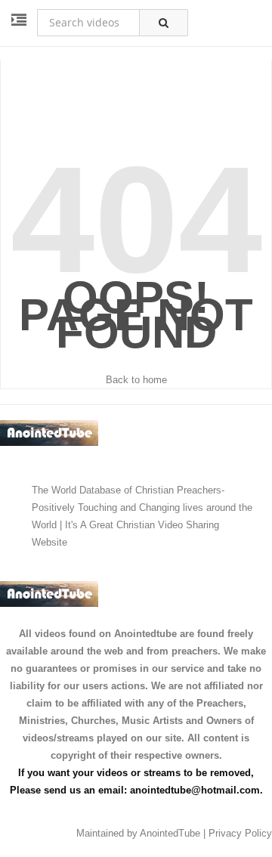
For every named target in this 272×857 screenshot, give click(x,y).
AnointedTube (170, 833)
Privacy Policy (240, 833)
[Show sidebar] (19, 20)
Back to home (136, 379)
